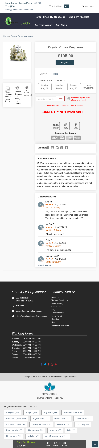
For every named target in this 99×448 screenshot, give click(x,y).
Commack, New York (15, 424)
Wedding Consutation (60, 325)
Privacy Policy (57, 303)
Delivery (43, 74)
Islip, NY (71, 430)
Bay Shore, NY (50, 412)
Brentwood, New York (16, 418)
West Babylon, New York (56, 436)
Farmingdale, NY (14, 430)
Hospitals (55, 319)
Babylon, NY (31, 412)
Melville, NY (33, 436)
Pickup (55, 74)
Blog (53, 322)
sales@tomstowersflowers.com (19, 10)
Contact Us (56, 306)
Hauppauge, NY (35, 430)
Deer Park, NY (64, 424)
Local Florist (56, 316)
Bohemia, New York (73, 412)
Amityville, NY (12, 412)
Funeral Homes (57, 313)
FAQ (53, 310)
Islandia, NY (55, 430)
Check (60, 99)
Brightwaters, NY (40, 418)
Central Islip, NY (83, 418)
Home (38, 17)
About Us (55, 297)
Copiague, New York (41, 424)
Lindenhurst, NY (13, 436)
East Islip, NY (83, 424)
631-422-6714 (21, 306)
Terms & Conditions (59, 300)
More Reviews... (45, 265)
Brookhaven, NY (61, 418)
